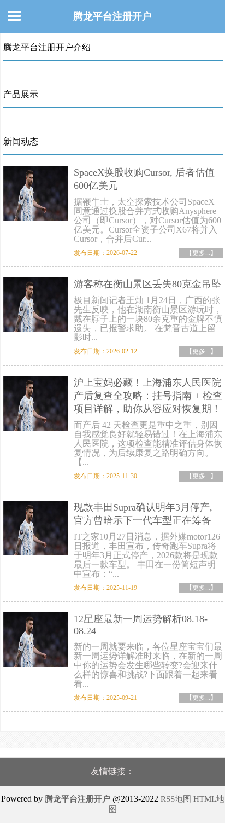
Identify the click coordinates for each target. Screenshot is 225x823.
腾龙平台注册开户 (112, 16)
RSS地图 (176, 799)
